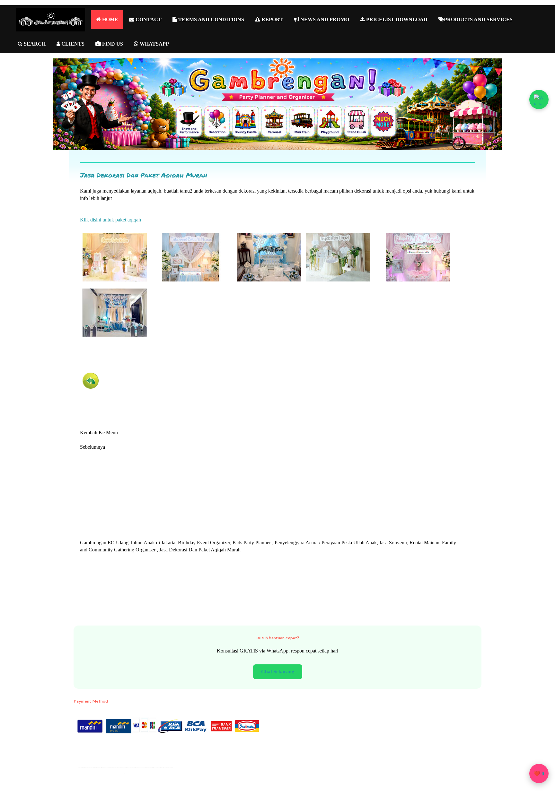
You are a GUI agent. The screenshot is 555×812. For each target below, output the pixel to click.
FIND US (112, 44)
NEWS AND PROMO (324, 19)
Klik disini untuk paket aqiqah (110, 219)
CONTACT (148, 19)
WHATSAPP (153, 44)
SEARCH (34, 44)
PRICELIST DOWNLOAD (396, 19)
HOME (109, 19)
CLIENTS (72, 44)
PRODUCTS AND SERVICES (478, 19)
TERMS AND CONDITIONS (210, 19)
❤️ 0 (539, 773)
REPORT (271, 19)
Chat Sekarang (277, 671)
